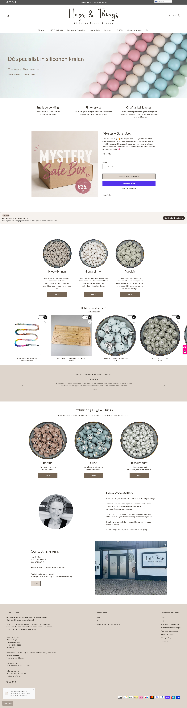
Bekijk (57, 294)
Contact (163, 617)
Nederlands (160, 1)
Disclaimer (164, 641)
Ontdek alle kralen (14, 74)
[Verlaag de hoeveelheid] (104, 166)
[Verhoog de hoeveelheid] (113, 166)
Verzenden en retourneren (170, 624)
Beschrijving (106, 195)
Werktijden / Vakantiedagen (171, 628)
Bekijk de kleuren (29, 74)
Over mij (100, 621)
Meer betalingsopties (129, 188)
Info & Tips (119, 30)
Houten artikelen (94, 30)
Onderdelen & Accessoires (76, 30)
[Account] (169, 15)
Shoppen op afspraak (134, 30)
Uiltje (93, 463)
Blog (147, 30)
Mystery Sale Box (116, 133)
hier (112, 415)
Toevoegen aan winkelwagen (129, 176)
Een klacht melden (167, 634)
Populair (130, 271)
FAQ (162, 621)
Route (36, 583)
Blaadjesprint (139, 463)
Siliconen (41, 30)
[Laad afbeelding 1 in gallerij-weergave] (64, 164)
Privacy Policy (166, 638)
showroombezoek (45, 567)
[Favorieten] (174, 15)
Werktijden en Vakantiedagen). (25, 629)
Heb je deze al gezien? (93, 308)
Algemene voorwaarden (169, 631)
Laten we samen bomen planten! (108, 624)
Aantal (104, 162)
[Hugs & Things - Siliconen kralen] (93, 16)
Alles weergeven (94, 311)
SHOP (48, 475)
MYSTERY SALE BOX (55, 30)
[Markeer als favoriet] (45, 321)
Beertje (47, 463)
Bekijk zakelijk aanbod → (174, 218)
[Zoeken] (7, 15)
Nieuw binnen (57, 271)
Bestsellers (107, 30)
